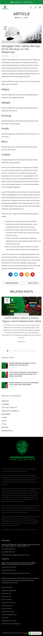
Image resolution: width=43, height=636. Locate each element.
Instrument (5, 617)
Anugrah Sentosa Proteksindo (18, 633)
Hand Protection (7, 605)
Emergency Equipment (9, 590)
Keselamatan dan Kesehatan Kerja (20, 60)
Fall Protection (6, 596)
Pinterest (32, 274)
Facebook (10, 274)
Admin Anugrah (14, 56)
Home (19, 17)
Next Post (32, 283)
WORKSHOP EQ (7, 431)
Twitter (16, 274)
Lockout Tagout (24, 314)
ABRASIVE (5, 401)
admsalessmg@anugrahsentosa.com (18, 555)
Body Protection (7, 587)
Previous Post (12, 283)
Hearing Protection (8, 611)
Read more (21, 341)
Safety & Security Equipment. (11, 623)
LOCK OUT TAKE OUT (9, 407)
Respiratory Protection (9, 620)
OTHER (4, 417)
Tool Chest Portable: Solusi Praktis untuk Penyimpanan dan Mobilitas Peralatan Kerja (24, 374)
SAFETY (4, 421)
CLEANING (5, 404)
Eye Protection (6, 593)
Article (25, 17)
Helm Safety (10, 42)
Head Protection (7, 608)
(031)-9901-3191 (10, 567)
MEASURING (6, 414)
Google (21, 274)
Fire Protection (6, 599)
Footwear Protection (8, 602)
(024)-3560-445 (10, 549)
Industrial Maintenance (9, 614)
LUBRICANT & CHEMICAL (10, 411)
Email (27, 274)
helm (19, 68)
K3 (32, 247)
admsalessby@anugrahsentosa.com (18, 573)
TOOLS (4, 424)
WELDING (5, 427)
